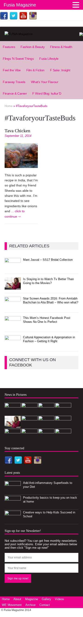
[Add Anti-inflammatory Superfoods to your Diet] (13, 490)
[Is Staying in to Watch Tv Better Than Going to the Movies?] (13, 287)
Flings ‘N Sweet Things (18, 58)
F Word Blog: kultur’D (46, 93)
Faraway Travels (14, 82)
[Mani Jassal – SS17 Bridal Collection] (13, 268)
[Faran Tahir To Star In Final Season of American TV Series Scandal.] (63, 412)
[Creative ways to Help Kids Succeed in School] (13, 520)
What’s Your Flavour (44, 82)
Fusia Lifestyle (49, 58)
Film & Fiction (35, 70)
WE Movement (12, 605)
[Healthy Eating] (46, 438)
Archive (30, 605)
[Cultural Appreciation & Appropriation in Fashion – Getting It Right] (13, 345)
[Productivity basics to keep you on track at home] (13, 505)
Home (6, 599)
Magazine (31, 599)
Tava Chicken (17, 130)
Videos (59, 599)
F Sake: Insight (60, 70)
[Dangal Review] (46, 425)
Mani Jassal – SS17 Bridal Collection (48, 259)
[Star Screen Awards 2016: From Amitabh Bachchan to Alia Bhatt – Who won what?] (13, 306)
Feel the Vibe (12, 70)
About (17, 599)
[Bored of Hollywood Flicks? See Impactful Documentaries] (29, 438)
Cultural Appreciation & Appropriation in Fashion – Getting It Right (49, 339)
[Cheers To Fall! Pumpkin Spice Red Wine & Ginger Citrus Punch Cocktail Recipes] (13, 438)
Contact (44, 605)
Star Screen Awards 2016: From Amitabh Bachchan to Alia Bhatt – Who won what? (50, 300)
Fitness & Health (61, 47)
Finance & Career (15, 93)
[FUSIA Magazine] (41, 34)
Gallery (46, 599)
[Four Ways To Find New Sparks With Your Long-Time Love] (63, 438)
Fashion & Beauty (32, 47)
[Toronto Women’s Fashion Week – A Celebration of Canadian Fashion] (63, 425)
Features (9, 47)
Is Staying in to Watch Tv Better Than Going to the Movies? (48, 281)
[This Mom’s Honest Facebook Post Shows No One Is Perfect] (13, 325)
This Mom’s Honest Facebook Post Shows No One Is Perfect (46, 319)
